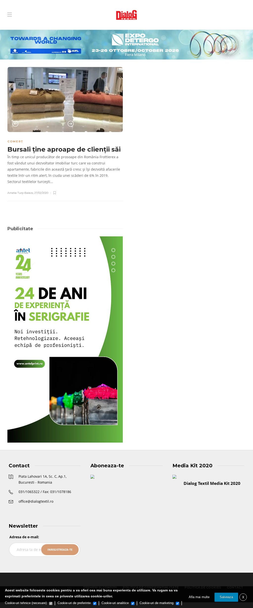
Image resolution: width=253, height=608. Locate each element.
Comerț (15, 141)
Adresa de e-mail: (24, 537)
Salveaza (226, 597)
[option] (65, 99)
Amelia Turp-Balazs (20, 193)
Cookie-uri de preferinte (74, 603)
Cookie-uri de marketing (156, 603)
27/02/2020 (41, 193)
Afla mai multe (199, 597)
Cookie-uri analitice (115, 603)
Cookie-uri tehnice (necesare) (26, 603)
